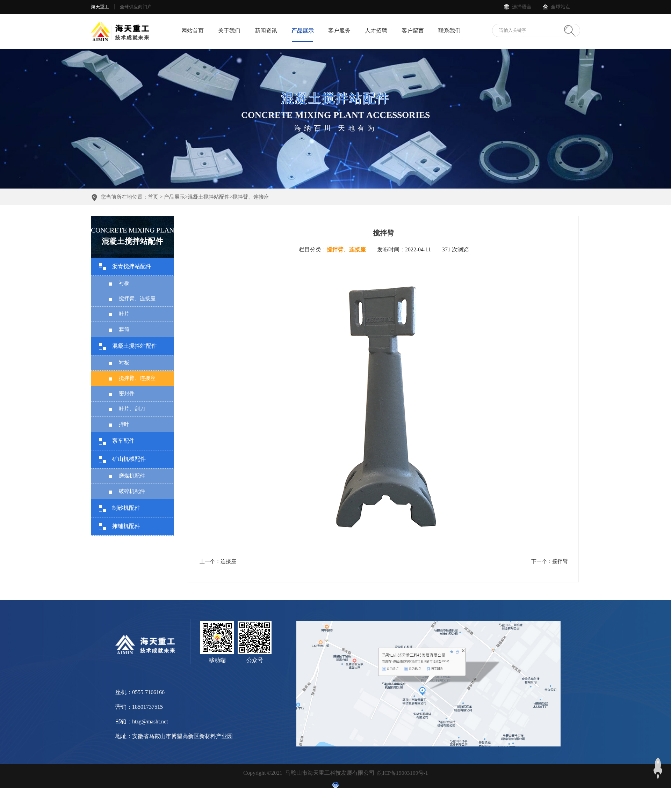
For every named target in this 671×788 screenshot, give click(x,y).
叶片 (124, 314)
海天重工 (100, 6)
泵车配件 (123, 441)
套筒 (124, 329)
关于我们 (229, 31)
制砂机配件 (126, 508)
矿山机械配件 (129, 459)
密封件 (127, 393)
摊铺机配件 (126, 526)
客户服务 (339, 31)
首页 (153, 197)
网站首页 (192, 31)
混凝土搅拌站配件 (209, 197)
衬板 (124, 283)
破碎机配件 (132, 491)
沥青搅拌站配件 (131, 266)
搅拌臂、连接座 (250, 197)
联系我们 (449, 31)
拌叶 (124, 424)
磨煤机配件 (132, 476)
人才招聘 (376, 31)
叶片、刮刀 (132, 409)
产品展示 (302, 31)
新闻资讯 (266, 31)
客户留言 (413, 31)
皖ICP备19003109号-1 (402, 773)
